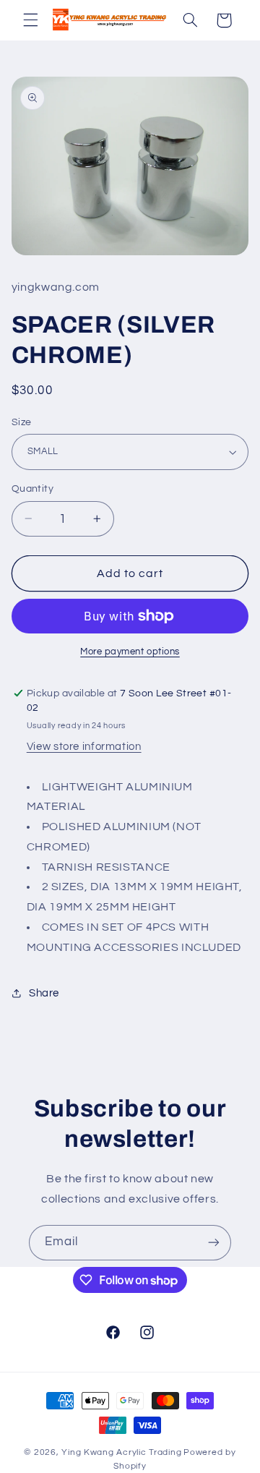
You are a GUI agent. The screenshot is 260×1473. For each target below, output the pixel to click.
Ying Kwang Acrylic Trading (121, 1452)
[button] (30, 20)
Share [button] (44, 993)
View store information (84, 746)
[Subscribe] (213, 1242)
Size (22, 422)
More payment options (130, 652)
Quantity (32, 489)
